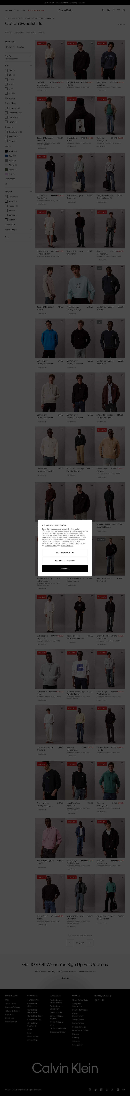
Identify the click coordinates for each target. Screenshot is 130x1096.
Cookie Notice (51, 545)
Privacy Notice (67, 545)
